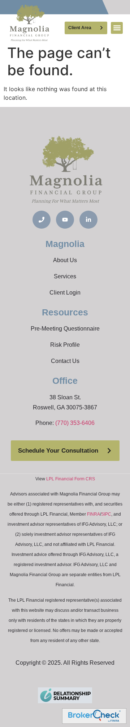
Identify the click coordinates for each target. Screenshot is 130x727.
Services (65, 276)
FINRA (93, 514)
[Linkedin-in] (88, 220)
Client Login (65, 293)
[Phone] (41, 220)
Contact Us (65, 361)
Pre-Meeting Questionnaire (65, 329)
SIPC (106, 514)
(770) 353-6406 (75, 423)
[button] (117, 28)
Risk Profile (65, 345)
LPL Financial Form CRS (70, 478)
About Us (65, 260)
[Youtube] (65, 220)
